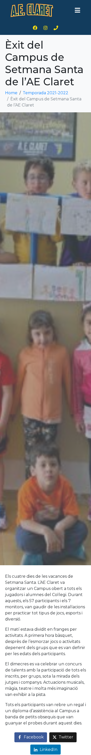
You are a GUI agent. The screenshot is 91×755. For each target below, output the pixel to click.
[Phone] (55, 27)
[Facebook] (35, 27)
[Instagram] (45, 27)
